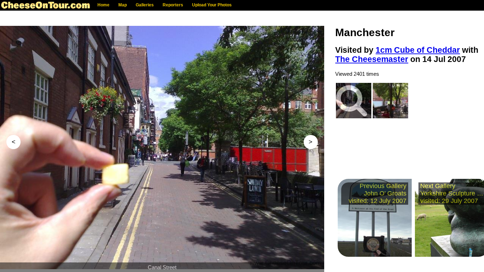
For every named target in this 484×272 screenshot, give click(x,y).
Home (103, 4)
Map (122, 4)
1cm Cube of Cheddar (418, 50)
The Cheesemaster (371, 59)
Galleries (145, 4)
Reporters (173, 4)
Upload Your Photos (212, 4)
